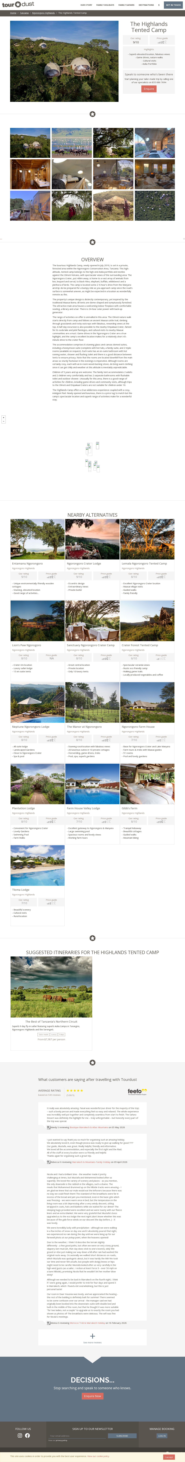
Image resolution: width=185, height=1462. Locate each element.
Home (13, 12)
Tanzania (24, 12)
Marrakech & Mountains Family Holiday (91, 1162)
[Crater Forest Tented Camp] (86, 463)
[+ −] (92, 457)
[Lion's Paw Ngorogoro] (97, 445)
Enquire (149, 89)
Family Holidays (105, 5)
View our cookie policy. (98, 1456)
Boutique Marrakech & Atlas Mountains (89, 1127)
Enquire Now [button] (92, 1396)
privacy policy (61, 1440)
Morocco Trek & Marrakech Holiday (87, 1322)
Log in (162, 1435)
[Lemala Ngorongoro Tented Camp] (87, 450)
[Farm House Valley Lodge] (89, 468)
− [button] (3, 421)
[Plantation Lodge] (95, 466)
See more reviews (92, 1336)
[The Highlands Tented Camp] (89, 449)
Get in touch (173, 5)
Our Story (86, 5)
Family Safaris (126, 5)
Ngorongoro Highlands (43, 12)
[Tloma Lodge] (98, 468)
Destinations (146, 5)
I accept (169, 1457)
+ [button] (3, 417)
